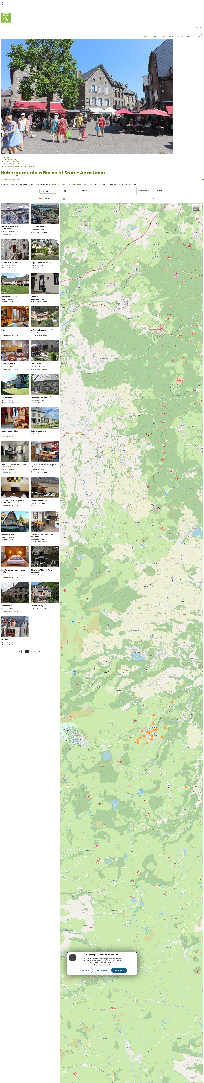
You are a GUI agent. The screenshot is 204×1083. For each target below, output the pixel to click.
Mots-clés (45, 191)
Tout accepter (119, 970)
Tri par (74, 199)
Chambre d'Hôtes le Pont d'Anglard (41, 571)
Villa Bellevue (6, 397)
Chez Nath (6, 606)
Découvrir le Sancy (10, 160)
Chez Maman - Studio (10, 431)
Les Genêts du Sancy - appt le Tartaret (13, 571)
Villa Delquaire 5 (8, 363)
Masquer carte (160, 199)
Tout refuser (85, 970)
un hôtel (53, 185)
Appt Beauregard (38, 262)
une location (61, 185)
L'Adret (4, 330)
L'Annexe (34, 296)
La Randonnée (37, 500)
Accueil (6, 157)
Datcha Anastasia (38, 431)
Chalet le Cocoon (8, 534)
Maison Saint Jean (9, 262)
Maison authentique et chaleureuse (10, 228)
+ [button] (201, 205)
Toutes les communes (12, 162)
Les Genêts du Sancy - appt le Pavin (43, 466)
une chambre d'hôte (73, 185)
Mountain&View (37, 227)
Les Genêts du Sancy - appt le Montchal (43, 535)
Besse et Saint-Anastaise (13, 164)
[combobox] (88, 191)
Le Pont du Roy (37, 606)
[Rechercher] (53, 191)
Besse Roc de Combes (40, 397)
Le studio (5, 639)
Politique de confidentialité (102, 965)
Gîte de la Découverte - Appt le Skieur (14, 466)
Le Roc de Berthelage (40, 330)
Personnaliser (102, 970)
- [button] (201, 208)
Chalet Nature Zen (9, 296)
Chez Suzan (36, 363)
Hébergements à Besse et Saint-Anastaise (19, 166)
